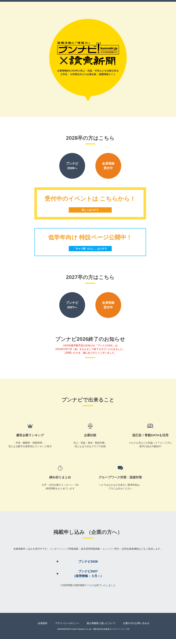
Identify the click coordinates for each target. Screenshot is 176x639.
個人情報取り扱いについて (101, 623)
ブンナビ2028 (88, 561)
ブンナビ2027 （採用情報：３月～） (88, 574)
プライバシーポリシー (67, 623)
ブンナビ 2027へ (72, 305)
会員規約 (42, 623)
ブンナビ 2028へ (72, 166)
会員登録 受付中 (108, 166)
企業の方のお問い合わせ (136, 623)
